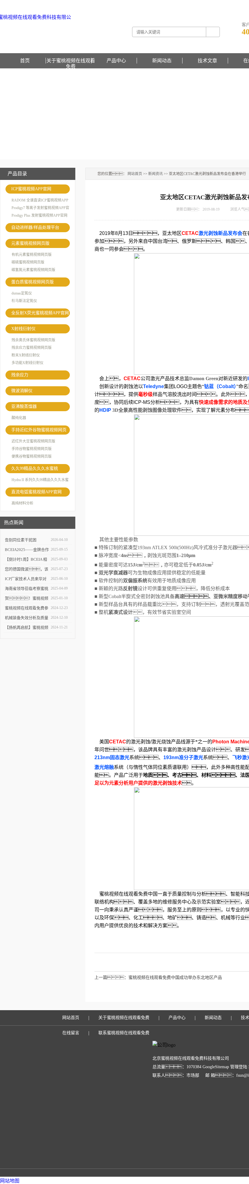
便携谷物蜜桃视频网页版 (32, 456)
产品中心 (116, 60)
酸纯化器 (19, 418)
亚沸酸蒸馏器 (24, 406)
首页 (25, 60)
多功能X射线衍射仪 (27, 363)
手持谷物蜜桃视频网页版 (32, 449)
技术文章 (207, 60)
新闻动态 (162, 60)
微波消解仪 (21, 390)
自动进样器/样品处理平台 (35, 227)
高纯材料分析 (22, 503)
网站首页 (135, 174)
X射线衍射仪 (23, 328)
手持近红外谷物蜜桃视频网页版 (39, 431)
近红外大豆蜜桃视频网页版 (33, 441)
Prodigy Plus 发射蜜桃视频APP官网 (39, 215)
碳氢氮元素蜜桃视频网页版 (33, 270)
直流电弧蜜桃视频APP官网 (36, 492)
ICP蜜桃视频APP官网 (31, 189)
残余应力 (19, 375)
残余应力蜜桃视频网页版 (32, 348)
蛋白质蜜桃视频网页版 (32, 282)
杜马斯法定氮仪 (24, 301)
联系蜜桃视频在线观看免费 (123, 1033)
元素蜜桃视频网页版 (30, 243)
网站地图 (9, 1180)
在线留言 (70, 1033)
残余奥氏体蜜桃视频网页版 (33, 340)
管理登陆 (238, 1067)
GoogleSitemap (216, 1067)
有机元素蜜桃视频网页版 (32, 255)
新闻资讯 (155, 174)
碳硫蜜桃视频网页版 (28, 262)
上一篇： (111, 977)
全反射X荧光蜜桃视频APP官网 (40, 313)
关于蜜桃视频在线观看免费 (70, 61)
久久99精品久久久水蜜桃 (34, 468)
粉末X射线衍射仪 (26, 355)
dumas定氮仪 (22, 293)
